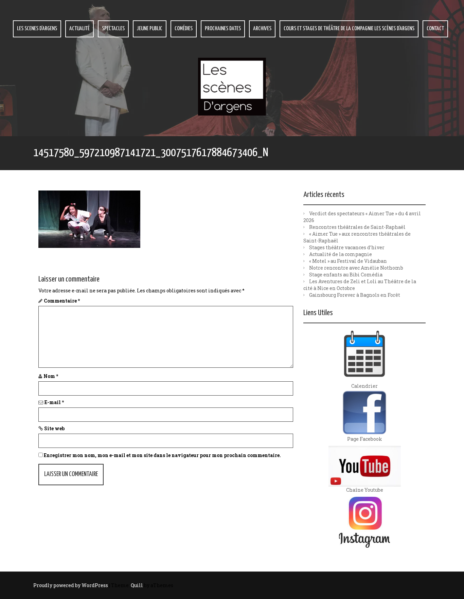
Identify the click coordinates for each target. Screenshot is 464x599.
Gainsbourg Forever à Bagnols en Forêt (354, 295)
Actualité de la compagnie (340, 254)
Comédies (184, 29)
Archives (262, 29)
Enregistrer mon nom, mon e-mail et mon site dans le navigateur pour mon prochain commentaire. (162, 455)
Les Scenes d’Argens (37, 29)
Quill (137, 585)
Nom (50, 376)
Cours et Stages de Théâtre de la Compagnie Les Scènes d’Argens (349, 29)
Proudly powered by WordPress (70, 585)
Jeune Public (149, 29)
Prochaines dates (223, 29)
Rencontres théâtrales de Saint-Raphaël (357, 227)
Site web (54, 428)
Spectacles (113, 29)
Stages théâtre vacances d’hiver (347, 247)
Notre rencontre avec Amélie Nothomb (356, 268)
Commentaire (62, 300)
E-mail (54, 402)
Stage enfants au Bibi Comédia (345, 274)
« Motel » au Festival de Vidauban (348, 261)
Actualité (79, 29)
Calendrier (364, 386)
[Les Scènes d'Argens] (232, 86)
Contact (435, 29)
